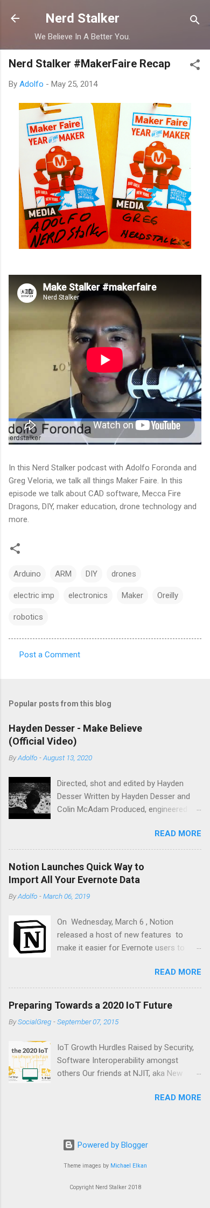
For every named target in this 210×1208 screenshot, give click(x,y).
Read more (178, 833)
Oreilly (167, 595)
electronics (88, 595)
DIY (91, 574)
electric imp (33, 595)
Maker (132, 595)
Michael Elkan (128, 1165)
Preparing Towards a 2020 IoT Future (90, 1005)
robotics (28, 617)
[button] (194, 66)
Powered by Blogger (111, 1145)
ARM (63, 574)
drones (123, 574)
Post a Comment (49, 654)
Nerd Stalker (82, 18)
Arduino (27, 574)
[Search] (194, 21)
